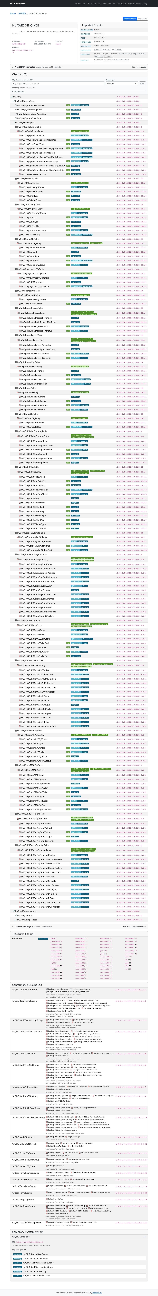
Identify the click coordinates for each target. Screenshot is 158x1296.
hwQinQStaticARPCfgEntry (31, 735)
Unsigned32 (108, 56)
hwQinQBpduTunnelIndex (80, 131)
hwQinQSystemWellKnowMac (31, 105)
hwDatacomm (99, 33)
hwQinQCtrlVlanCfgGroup (24, 1143)
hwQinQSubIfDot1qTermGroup (26, 1108)
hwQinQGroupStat (30, 260)
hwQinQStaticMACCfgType (33, 796)
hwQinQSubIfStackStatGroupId (35, 590)
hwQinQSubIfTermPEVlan (99, 624)
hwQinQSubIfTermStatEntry (32, 665)
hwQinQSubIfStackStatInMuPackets (38, 573)
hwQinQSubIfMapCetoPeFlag (35, 489)
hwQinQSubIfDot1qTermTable (31, 813)
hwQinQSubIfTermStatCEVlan (81, 666)
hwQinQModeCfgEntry (29, 183)
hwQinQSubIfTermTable (28, 620)
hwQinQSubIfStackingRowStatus (36, 458)
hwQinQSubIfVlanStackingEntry (34, 436)
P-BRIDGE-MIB (86, 42)
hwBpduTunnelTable (26, 388)
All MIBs (22, 13)
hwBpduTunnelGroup (22, 1193)
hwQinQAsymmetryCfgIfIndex (81, 273)
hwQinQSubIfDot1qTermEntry (33, 818)
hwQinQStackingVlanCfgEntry (33, 537)
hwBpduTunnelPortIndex (80, 366)
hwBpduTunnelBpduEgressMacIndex (83, 341)
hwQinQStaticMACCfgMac (80, 769)
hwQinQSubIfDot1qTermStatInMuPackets (40, 863)
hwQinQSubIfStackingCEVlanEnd (36, 449)
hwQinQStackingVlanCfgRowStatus (37, 550)
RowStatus (107, 60)
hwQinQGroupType (30, 256)
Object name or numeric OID (22, 80)
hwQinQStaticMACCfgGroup (25, 1096)
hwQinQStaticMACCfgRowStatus (36, 809)
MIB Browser (18, 3)
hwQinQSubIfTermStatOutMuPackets (38, 679)
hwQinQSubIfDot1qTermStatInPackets (39, 894)
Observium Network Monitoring (132, 3)
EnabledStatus (99, 42)
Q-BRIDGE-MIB (86, 46)
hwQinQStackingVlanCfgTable (31, 533)
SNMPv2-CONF (86, 50)
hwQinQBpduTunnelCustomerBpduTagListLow (43, 165)
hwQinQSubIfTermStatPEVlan (102, 664)
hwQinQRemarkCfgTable (28, 290)
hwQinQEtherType (29, 196)
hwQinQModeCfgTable (28, 178)
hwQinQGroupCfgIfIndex (80, 243)
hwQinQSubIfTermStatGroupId (35, 704)
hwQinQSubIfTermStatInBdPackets (37, 674)
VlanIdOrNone (104, 46)
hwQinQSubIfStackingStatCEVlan (82, 560)
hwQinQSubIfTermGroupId (34, 647)
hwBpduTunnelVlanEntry (30, 366)
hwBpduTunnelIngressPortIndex (82, 312)
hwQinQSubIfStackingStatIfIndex (82, 558)
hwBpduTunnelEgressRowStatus (36, 358)
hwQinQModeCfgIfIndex (80, 183)
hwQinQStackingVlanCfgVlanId (35, 545)
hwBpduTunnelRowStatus (33, 409)
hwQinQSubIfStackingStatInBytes (36, 607)
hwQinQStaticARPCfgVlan (33, 752)
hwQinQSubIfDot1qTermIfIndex (82, 817)
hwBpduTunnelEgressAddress (35, 353)
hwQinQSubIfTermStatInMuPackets (38, 683)
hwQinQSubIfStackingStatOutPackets (38, 594)
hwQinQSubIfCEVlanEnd (32, 507)
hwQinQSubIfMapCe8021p (33, 485)
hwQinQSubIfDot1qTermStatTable (33, 845)
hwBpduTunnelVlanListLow (33, 379)
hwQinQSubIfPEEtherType (33, 515)
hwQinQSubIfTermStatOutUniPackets (38, 687)
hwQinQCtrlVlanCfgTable (28, 204)
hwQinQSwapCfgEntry (29, 418)
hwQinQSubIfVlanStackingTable (32, 431)
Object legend (19, 92)
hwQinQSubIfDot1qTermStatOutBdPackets (41, 902)
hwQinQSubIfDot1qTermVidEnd (36, 832)
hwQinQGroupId (96, 243)
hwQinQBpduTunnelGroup (24, 1001)
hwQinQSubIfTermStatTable (30, 660)
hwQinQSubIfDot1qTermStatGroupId (38, 881)
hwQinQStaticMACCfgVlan (80, 771)
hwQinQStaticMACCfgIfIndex (34, 800)
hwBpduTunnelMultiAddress (34, 405)
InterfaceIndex (99, 37)
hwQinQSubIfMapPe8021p (33, 481)
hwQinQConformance (25, 911)
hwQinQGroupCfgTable (28, 239)
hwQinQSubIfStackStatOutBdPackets (38, 611)
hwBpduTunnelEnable (31, 375)
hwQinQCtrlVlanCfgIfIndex (80, 209)
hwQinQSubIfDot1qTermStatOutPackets (40, 885)
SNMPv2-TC (85, 60)
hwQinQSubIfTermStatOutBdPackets (38, 726)
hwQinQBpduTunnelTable (29, 127)
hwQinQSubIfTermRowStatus (35, 651)
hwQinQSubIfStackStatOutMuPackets (39, 568)
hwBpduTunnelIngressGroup (25, 1173)
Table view (142, 18)
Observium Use (94, 3)
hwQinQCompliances (27, 919)
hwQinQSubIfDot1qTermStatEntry (35, 850)
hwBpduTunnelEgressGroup (25, 1179)
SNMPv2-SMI (85, 54)
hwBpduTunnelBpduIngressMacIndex (84, 314)
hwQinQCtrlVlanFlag (30, 226)
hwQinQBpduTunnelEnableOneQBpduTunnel (42, 148)
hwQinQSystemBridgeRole (29, 109)
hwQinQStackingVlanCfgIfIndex (82, 537)
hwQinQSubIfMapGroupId (33, 528)
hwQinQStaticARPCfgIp (100, 735)
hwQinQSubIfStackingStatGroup (27, 1031)
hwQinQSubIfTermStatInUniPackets (38, 691)
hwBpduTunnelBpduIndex (80, 392)
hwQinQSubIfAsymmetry (32, 282)
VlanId (96, 46)
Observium (97, 1293)
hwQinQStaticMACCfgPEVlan (34, 788)
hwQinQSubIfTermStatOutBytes (36, 713)
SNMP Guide (109, 3)
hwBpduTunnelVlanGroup (24, 1186)
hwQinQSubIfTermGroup (23, 1053)
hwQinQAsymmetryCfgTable (30, 269)
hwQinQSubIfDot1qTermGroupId (36, 836)
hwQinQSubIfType (29, 221)
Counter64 (97, 54)
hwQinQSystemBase (24, 101)
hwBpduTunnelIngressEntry (32, 313)
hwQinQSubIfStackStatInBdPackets (37, 616)
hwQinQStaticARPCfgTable (29, 730)
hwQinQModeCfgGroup (23, 1137)
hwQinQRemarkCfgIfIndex (80, 295)
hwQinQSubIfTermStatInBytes (35, 722)
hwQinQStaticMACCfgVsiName (100, 769)
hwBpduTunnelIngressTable (30, 308)
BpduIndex (75, 322)
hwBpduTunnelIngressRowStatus (36, 330)
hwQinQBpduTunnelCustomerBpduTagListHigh (43, 170)
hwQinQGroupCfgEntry (30, 243)
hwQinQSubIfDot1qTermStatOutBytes (39, 889)
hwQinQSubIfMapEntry (30, 472)
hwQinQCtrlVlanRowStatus (33, 230)
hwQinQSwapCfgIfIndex (80, 418)
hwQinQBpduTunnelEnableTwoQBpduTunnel (42, 157)
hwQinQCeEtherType (31, 200)
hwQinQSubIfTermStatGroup (25, 1065)
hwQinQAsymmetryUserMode (35, 286)
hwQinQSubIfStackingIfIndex (81, 435)
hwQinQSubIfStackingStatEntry (34, 559)
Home (13, 13)
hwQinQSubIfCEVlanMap (32, 520)
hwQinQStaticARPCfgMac (33, 748)
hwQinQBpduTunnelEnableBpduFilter (38, 139)
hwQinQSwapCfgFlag (31, 427)
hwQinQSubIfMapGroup (23, 1206)
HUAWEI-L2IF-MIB (87, 30)
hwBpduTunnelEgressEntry (31, 340)
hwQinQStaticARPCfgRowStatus (36, 760)
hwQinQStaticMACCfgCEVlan (34, 792)
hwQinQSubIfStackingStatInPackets (38, 603)
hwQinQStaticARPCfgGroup (25, 1087)
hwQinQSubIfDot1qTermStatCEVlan (83, 851)
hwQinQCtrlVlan (28, 217)
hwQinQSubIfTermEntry (30, 625)
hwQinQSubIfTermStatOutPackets (37, 709)
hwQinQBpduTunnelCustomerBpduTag (39, 161)
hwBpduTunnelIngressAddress (35, 326)
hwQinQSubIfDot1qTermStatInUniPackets (40, 872)
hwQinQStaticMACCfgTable (30, 765)
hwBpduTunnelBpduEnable (33, 401)
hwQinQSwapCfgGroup (23, 1199)
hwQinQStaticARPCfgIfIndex (81, 735)
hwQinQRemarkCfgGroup (24, 1166)
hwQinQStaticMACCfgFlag (33, 805)
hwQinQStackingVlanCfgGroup (26, 1222)
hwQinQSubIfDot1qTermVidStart (82, 820)
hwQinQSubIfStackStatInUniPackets (38, 581)
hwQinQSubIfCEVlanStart (80, 473)
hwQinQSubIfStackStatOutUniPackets (39, 577)
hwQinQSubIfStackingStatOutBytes (37, 598)
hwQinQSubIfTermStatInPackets (36, 717)
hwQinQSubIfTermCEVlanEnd (35, 643)
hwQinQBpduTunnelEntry (31, 131)
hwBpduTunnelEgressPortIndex (82, 339)
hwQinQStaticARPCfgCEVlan (34, 756)
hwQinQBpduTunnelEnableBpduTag (38, 152)
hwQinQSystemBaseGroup (24, 989)
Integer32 (106, 54)
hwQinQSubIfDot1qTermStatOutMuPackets (41, 859)
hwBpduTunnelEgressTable (29, 335)
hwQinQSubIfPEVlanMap (32, 511)
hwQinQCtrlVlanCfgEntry (30, 208)
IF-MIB (83, 38)
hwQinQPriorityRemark (32, 303)
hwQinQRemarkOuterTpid (33, 174)
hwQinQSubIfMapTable (28, 467)
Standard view (130, 18)
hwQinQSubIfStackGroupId (34, 454)
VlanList (96, 29)
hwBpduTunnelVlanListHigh (34, 383)
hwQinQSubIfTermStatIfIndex (81, 664)
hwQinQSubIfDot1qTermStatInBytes (38, 898)
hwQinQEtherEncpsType (32, 144)
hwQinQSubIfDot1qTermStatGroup (28, 1117)
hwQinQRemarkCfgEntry (30, 295)
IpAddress (114, 54)
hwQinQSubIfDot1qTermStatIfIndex (83, 849)
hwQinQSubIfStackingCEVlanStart (83, 437)
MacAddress (98, 60)
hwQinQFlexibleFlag (30, 234)
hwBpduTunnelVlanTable (28, 362)
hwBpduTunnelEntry (28, 392)
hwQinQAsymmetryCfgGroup (25, 1159)
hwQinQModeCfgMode (32, 191)
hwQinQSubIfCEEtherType (33, 524)
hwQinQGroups (24, 915)
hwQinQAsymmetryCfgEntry (32, 273)
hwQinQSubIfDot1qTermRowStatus (37, 841)
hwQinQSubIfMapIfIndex (80, 471)
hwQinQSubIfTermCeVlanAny (35, 656)
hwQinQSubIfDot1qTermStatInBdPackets (40, 906)
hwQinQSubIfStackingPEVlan (34, 462)
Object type (110, 80)
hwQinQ (17, 96)
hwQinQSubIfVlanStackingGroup (27, 1020)
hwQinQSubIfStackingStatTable (32, 554)
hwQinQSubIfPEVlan (97, 471)
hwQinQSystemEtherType (29, 118)
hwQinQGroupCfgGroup (23, 1153)
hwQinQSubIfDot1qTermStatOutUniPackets (41, 868)
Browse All (80, 3)
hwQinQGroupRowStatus (33, 265)
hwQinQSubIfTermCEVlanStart (81, 626)
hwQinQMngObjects (24, 122)
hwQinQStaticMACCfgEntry (32, 770)
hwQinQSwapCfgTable (27, 414)
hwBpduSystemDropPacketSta (31, 114)
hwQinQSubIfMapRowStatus (34, 494)
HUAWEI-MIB (85, 34)
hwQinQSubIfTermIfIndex (80, 624)
